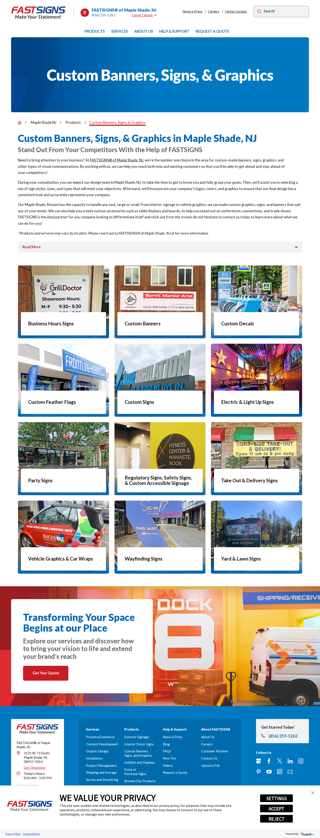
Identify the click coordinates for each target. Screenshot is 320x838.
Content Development (102, 744)
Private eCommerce (100, 737)
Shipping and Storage (101, 772)
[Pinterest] (258, 771)
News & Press (192, 11)
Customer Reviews (214, 751)
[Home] (38, 13)
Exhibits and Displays (139, 762)
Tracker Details (31, 833)
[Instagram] (300, 760)
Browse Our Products (140, 781)
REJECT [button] (277, 819)
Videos (168, 765)
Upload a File (210, 765)
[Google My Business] (258, 760)
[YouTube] (268, 771)
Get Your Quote (45, 673)
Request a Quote (175, 772)
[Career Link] (279, 771)
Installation (94, 758)
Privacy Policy (13, 833)
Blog (166, 744)
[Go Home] (20, 122)
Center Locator (236, 11)
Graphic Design (97, 751)
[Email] (290, 771)
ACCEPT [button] (276, 809)
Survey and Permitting (102, 780)
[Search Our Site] (259, 12)
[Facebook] (268, 760)
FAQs (167, 751)
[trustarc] (307, 833)
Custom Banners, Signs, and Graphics (138, 753)
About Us (207, 737)
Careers (213, 11)
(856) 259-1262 (103, 15)
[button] (312, 792)
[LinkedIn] (290, 760)
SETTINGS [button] (276, 798)
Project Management (101, 765)
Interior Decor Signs (139, 744)
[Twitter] (279, 760)
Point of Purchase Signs (135, 772)
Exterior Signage (136, 737)
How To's (169, 758)
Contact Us (209, 758)
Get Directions (34, 768)
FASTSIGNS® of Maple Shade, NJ (116, 160)
